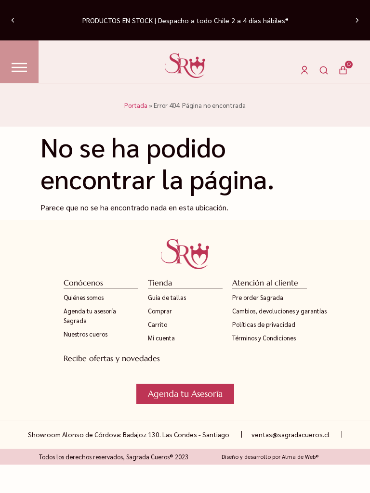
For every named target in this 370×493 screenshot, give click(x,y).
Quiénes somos (84, 297)
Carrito (157, 324)
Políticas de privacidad (263, 324)
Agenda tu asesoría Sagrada (90, 315)
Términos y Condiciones (264, 338)
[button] (13, 20)
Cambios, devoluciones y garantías (279, 311)
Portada (135, 105)
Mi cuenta (161, 338)
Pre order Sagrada (257, 297)
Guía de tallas (167, 297)
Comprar (160, 311)
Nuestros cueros (85, 334)
